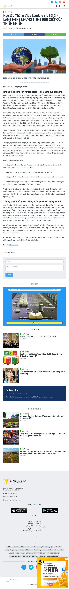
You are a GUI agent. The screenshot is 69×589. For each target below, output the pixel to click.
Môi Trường (8, 12)
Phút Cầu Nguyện (28, 531)
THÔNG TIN (39, 521)
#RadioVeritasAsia (33, 547)
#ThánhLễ (42, 553)
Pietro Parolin (31, 553)
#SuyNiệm (58, 547)
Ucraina (60, 550)
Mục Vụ (38, 525)
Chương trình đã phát (34, 323)
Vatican (36, 550)
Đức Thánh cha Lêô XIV (24, 550)
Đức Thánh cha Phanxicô (48, 550)
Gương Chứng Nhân (41, 527)
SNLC (9, 547)
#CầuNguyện (10, 550)
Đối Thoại (38, 529)
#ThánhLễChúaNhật (53, 553)
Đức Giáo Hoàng (28, 525)
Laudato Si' (11, 252)
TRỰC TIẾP (39, 523)
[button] (13, 34)
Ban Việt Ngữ (14, 28)
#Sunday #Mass (15, 556)
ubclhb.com (13, 245)
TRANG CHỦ (29, 521)
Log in (36, 537)
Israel (12, 553)
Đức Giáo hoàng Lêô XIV (30, 556)
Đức (17, 553)
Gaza (23, 553)
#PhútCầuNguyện (47, 547)
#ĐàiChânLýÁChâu (19, 547)
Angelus (42, 556)
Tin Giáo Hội (29, 527)
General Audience (53, 556)
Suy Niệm (30, 529)
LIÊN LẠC (30, 523)
